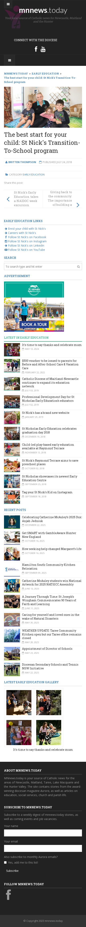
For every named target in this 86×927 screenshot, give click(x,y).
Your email (11, 841)
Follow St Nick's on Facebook (27, 237)
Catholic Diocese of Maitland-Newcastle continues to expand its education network (50, 382)
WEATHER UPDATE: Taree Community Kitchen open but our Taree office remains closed (51, 634)
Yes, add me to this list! (23, 862)
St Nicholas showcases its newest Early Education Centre (49, 478)
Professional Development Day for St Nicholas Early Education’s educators (48, 399)
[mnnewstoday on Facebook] (36, 49)
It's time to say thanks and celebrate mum (52, 345)
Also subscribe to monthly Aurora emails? (31, 857)
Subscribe (12, 871)
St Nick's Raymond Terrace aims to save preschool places (50, 462)
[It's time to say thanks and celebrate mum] (18, 702)
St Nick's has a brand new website (45, 413)
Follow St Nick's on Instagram (27, 241)
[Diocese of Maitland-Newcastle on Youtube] (43, 49)
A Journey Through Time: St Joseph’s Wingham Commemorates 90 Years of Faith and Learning (49, 600)
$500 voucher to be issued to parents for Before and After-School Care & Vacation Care (50, 364)
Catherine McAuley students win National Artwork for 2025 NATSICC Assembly (52, 582)
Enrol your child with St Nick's (27, 228)
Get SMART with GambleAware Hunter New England (49, 535)
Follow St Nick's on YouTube (26, 250)
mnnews (43, 9)
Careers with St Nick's (22, 233)
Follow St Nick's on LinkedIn (26, 245)
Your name (11, 826)
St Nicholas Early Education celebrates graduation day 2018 (49, 430)
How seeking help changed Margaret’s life (52, 549)
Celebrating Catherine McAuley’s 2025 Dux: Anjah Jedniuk (52, 519)
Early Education (34, 174)
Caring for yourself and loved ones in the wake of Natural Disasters (50, 616)
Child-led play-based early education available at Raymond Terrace (48, 446)
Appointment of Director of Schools (47, 649)
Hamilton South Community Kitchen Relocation (48, 566)
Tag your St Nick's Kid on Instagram (47, 492)
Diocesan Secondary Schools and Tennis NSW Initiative (50, 666)
